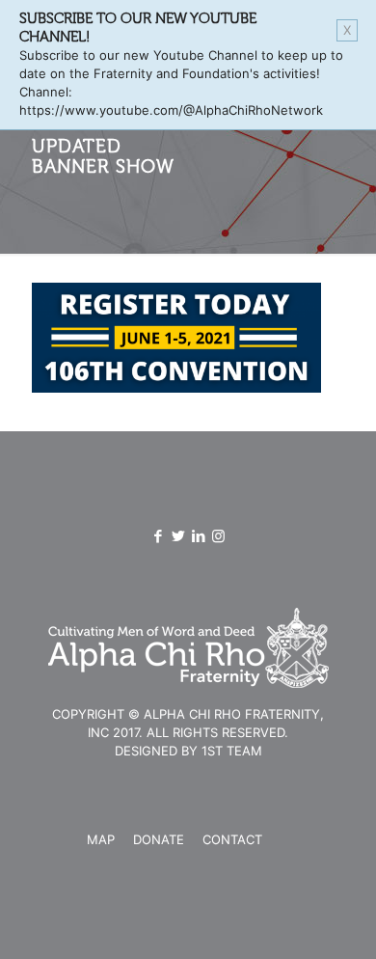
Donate (158, 839)
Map (101, 839)
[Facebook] (157, 536)
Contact (232, 839)
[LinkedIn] (198, 536)
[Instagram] (218, 536)
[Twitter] (178, 536)
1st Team (231, 750)
